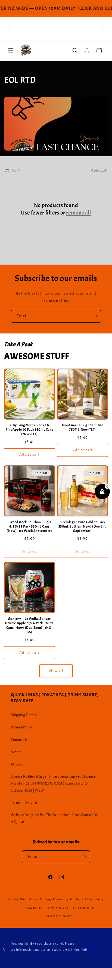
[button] (11, 51)
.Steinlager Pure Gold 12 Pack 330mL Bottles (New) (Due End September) (82, 526)
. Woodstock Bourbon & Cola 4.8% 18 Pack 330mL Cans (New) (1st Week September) (29, 526)
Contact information (58, 915)
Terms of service (57, 907)
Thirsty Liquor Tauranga (36, 899)
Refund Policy (21, 727)
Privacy (16, 764)
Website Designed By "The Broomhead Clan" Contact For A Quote (55, 818)
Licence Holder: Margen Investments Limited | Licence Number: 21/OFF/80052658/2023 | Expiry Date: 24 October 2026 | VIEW (53, 783)
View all (56, 671)
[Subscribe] (95, 316)
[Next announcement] (102, 29)
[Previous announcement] (10, 29)
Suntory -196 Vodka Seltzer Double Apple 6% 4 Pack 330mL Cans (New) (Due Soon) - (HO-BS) (29, 625)
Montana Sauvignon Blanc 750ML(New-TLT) (82, 427)
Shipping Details (24, 715)
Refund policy (94, 899)
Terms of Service (24, 803)
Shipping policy (84, 907)
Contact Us (19, 740)
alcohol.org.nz (98, 949)
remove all (78, 212)
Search (16, 752)
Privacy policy (32, 907)
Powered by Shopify (66, 899)
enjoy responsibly (87, 943)
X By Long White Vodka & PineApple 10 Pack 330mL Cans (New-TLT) (30, 429)
